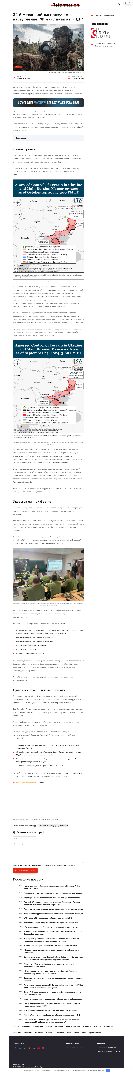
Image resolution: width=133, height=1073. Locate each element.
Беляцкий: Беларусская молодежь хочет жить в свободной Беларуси (53, 914)
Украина (55, 819)
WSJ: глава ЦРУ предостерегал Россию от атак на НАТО (48, 918)
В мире (49, 1032)
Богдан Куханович (23, 78)
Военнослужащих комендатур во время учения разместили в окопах (53, 893)
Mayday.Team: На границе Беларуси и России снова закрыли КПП (52, 1015)
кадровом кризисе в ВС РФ (36, 773)
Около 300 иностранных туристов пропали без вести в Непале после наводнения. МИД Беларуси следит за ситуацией (53, 1021)
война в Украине (19, 819)
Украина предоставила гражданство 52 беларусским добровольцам (53, 999)
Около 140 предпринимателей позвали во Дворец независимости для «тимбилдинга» (52, 993)
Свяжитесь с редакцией (104, 16)
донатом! (40, 783)
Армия (18, 67)
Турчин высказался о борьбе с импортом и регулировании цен (51, 923)
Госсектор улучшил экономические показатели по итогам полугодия (53, 909)
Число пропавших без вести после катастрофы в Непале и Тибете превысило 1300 (52, 887)
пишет (33, 306)
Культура (26, 1026)
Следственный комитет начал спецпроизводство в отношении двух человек (53, 979)
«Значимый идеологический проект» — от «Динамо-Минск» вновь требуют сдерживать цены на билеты (52, 972)
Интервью (59, 1026)
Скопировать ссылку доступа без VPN (53, 826)
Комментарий (38, 1026)
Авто (69, 1032)
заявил (44, 459)
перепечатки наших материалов (108, 1051)
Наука (84, 1032)
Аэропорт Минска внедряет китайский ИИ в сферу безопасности (52, 898)
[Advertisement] (48, 800)
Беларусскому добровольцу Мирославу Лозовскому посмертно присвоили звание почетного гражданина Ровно (51, 940)
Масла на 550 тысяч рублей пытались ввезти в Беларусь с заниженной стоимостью (49, 965)
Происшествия (95, 1032)
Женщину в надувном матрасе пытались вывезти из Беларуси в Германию (51, 951)
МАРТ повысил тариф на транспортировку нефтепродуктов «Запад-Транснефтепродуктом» (53, 932)
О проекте (87, 1026)
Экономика (28, 1032)
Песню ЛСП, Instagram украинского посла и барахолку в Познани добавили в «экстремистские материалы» (52, 903)
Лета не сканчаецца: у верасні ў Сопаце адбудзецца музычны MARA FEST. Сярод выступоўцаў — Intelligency (53, 986)
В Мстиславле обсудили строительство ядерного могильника (50, 946)
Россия (35, 819)
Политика (17, 1032)
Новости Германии (73, 1026)
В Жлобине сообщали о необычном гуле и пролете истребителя (51, 1010)
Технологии (59, 1032)
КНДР (29, 819)
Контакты (97, 1026)
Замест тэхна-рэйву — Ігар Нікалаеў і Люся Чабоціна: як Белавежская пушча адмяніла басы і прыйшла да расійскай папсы (53, 958)
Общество (39, 1032)
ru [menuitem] (125, 2)
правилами (112, 1047)
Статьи (49, 1026)
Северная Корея (45, 819)
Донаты (16, 1026)
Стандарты (108, 1026)
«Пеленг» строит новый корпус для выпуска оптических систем (51, 927)
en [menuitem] (130, 2)
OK (108, 1070)
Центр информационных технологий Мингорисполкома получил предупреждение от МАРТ (52, 1005)
